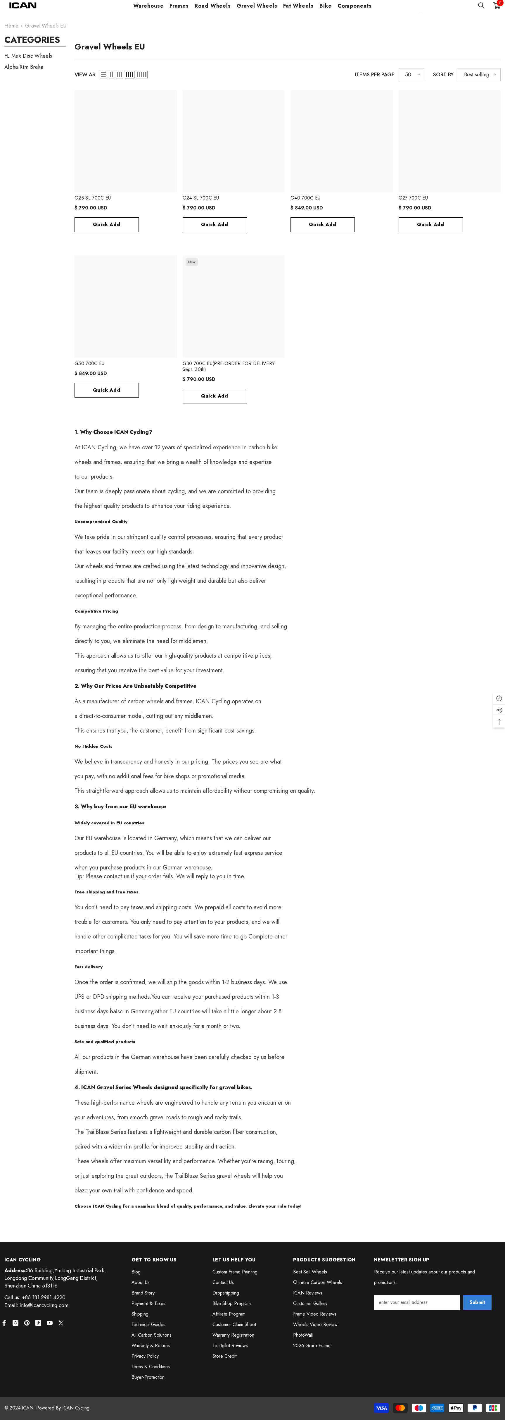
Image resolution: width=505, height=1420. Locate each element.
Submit (477, 1302)
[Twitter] (61, 1322)
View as (85, 74)
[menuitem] (35, 55)
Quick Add (106, 224)
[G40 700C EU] (341, 141)
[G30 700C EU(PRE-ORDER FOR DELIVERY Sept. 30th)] (234, 306)
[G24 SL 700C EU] (234, 141)
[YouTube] (49, 1322)
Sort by (443, 74)
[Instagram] (15, 1322)
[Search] (481, 5)
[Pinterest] (26, 1322)
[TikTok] (38, 1322)
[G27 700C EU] (450, 141)
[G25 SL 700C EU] (126, 141)
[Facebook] (4, 1322)
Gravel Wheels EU (45, 26)
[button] (103, 74)
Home (11, 26)
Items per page (375, 74)
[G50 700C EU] (126, 306)
